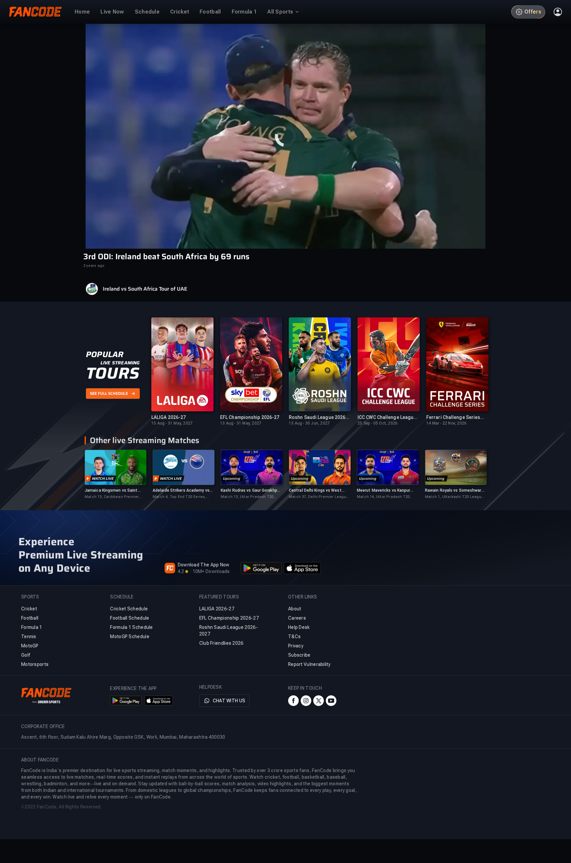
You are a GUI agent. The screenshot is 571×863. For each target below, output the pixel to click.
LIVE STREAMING (120, 363)
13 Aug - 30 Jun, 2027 (309, 423)
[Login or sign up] (558, 12)
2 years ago (93, 266)
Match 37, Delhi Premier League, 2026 (319, 497)
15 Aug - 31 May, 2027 (172, 423)
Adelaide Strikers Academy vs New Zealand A (181, 490)
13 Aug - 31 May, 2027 (240, 423)
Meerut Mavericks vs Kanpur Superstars (383, 490)
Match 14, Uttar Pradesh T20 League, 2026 (383, 497)
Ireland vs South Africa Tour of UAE (145, 289)
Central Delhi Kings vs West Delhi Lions (315, 490)
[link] (115, 475)
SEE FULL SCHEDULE (109, 393)
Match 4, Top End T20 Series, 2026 (179, 497)
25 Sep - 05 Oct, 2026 (378, 423)
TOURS (112, 374)
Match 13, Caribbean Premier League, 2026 (112, 497)
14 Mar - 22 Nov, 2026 (446, 423)
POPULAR (104, 354)
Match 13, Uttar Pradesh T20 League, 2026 (247, 497)
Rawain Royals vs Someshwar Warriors (453, 490)
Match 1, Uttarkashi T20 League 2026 (454, 497)
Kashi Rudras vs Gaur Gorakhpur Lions (251, 490)
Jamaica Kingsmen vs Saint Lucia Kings (111, 490)
